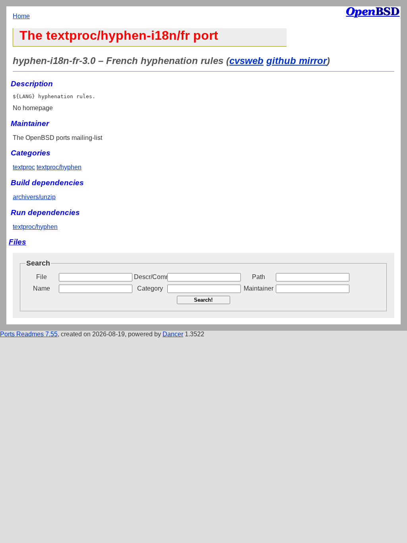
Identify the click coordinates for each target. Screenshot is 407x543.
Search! (203, 300)
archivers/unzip (34, 197)
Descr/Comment (150, 276)
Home (21, 16)
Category (150, 288)
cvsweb (246, 60)
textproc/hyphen (59, 167)
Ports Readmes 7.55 (29, 334)
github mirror (296, 60)
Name (41, 288)
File (41, 276)
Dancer (173, 334)
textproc (24, 167)
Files (17, 242)
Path (258, 276)
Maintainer (258, 288)
